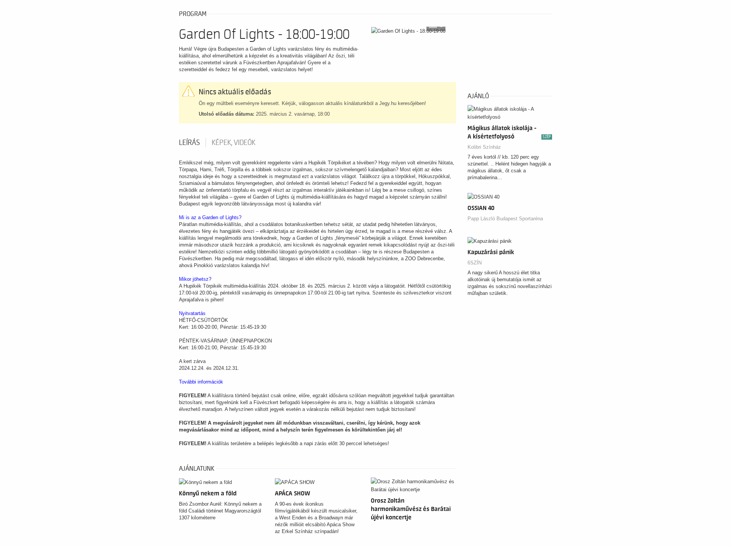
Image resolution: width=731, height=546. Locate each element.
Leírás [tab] (189, 142)
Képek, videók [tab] (233, 142)
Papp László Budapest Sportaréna (505, 218)
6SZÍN (475, 263)
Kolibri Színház (484, 147)
